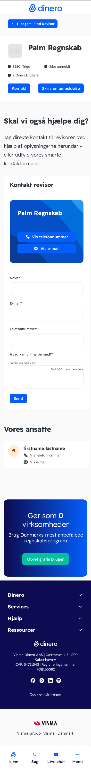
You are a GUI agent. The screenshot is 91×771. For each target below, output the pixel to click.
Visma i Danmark (58, 733)
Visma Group (29, 733)
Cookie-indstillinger (45, 694)
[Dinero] (3, 748)
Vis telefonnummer (50, 236)
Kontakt (19, 88)
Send (18, 398)
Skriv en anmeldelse (61, 88)
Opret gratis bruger (45, 559)
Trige (26, 66)
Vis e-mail (50, 248)
